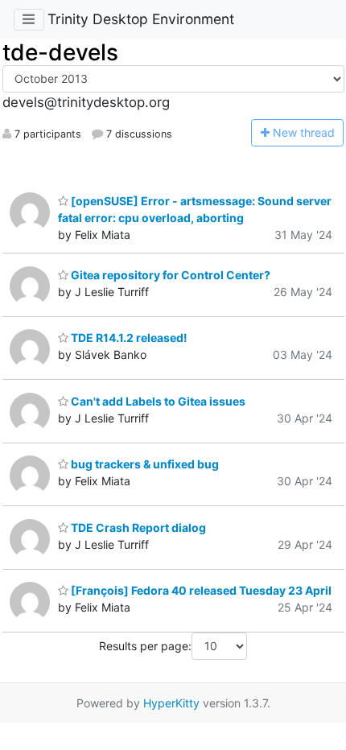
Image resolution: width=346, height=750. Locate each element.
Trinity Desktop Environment (140, 18)
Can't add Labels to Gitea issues (156, 401)
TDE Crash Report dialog (137, 527)
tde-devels (60, 52)
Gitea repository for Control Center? (169, 275)
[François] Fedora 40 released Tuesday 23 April (200, 590)
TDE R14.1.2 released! (127, 337)
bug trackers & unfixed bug (143, 464)
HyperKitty (171, 703)
